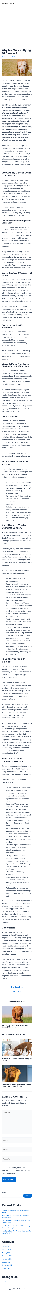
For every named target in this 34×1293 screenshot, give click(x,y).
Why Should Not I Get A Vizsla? (15, 1034)
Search (4, 1192)
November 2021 (7, 1259)
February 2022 (6, 1250)
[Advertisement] (17, 25)
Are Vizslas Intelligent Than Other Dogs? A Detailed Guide (16, 1085)
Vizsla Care (8, 3)
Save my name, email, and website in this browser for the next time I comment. (16, 1170)
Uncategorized (6, 1282)
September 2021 (7, 1265)
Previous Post (17, 987)
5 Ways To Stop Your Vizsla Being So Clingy (17, 1059)
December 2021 (7, 1256)
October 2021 (6, 1262)
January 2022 (6, 1253)
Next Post (17, 991)
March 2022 (5, 1247)
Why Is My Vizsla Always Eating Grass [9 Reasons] (15, 1026)
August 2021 (6, 1268)
